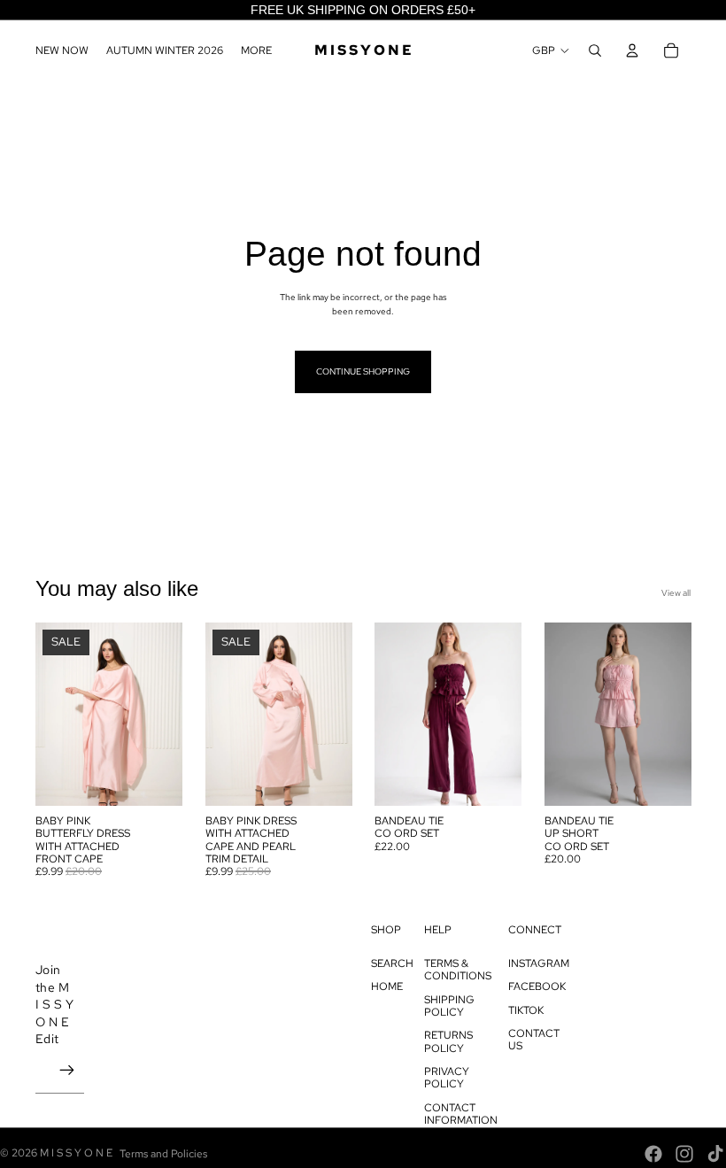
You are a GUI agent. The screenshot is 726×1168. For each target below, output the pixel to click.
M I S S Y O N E (76, 1153)
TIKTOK (526, 1010)
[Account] (632, 50)
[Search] (594, 50)
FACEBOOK (537, 986)
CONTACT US (534, 1039)
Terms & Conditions (457, 969)
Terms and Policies (163, 1154)
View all (676, 593)
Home (387, 986)
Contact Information (461, 1114)
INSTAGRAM (538, 963)
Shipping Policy (449, 1006)
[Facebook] (653, 1153)
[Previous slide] (49, 713)
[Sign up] (67, 1070)
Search (392, 963)
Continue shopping (363, 371)
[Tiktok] (715, 1153)
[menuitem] (256, 51)
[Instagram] (684, 1153)
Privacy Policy (446, 1077)
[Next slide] (168, 713)
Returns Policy (448, 1041)
